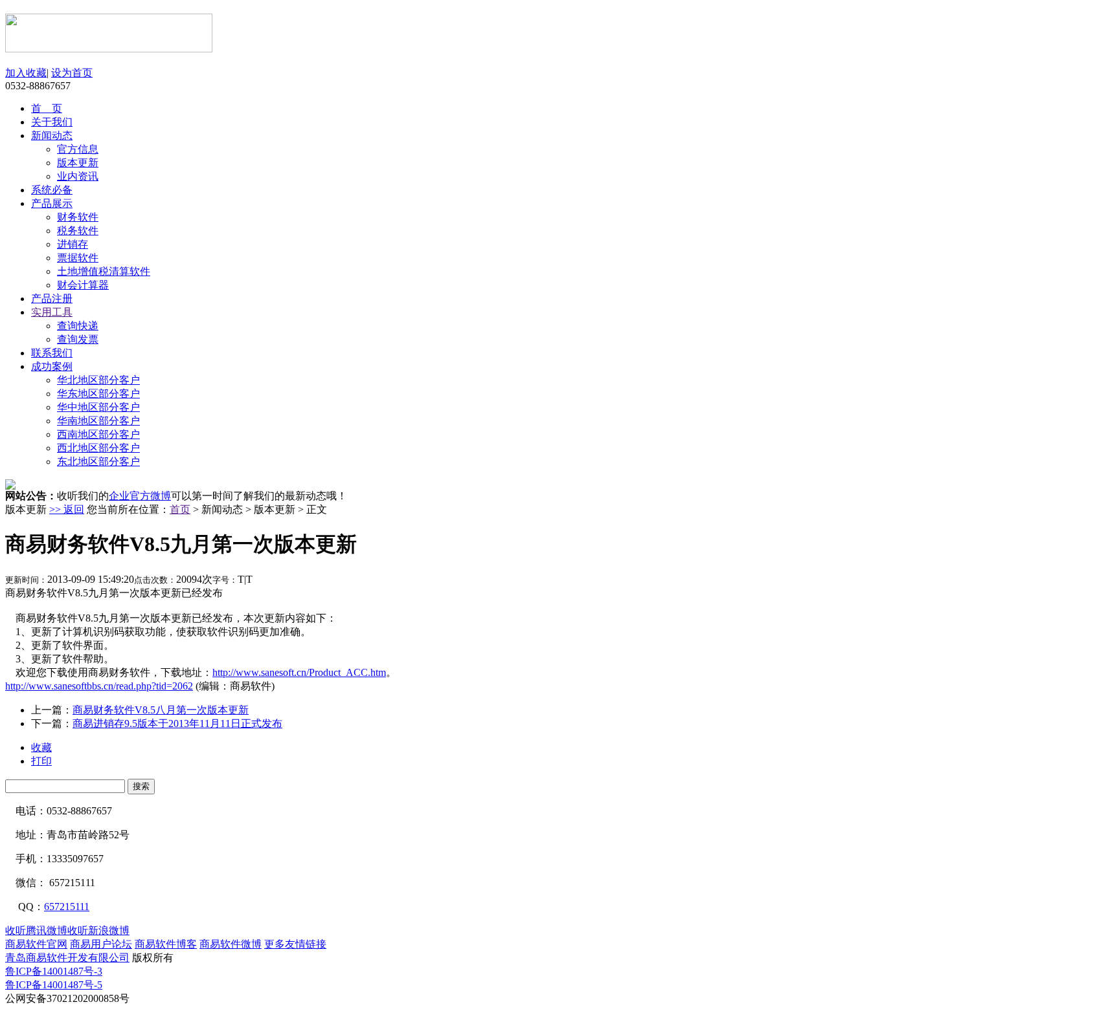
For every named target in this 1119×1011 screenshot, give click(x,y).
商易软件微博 (230, 944)
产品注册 (52, 298)
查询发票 (77, 339)
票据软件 (77, 257)
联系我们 (52, 352)
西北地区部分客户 (98, 447)
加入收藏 (26, 72)
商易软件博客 (166, 944)
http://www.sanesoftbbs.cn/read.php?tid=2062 (99, 685)
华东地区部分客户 (98, 393)
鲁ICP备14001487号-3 (53, 971)
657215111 (66, 906)
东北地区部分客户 (98, 461)
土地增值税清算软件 (103, 271)
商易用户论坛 (101, 944)
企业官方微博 (140, 495)
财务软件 (77, 217)
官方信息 (77, 149)
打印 (41, 761)
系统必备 (52, 189)
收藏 (41, 747)
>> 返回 (66, 509)
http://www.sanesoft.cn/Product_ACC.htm (299, 672)
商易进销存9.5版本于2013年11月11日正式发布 (177, 723)
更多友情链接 (295, 944)
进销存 (72, 244)
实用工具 (52, 312)
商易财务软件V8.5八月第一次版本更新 (161, 709)
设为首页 (72, 72)
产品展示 (52, 203)
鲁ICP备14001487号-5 (53, 984)
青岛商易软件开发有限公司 (67, 957)
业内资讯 (77, 176)
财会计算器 (83, 284)
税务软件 (77, 230)
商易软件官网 (36, 944)
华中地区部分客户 (98, 407)
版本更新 (77, 162)
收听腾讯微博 (36, 930)
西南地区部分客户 (98, 434)
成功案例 (52, 366)
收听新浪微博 (98, 930)
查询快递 (77, 325)
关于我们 (52, 121)
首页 (180, 509)
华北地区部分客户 (98, 380)
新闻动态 (52, 135)
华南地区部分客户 (98, 420)
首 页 (46, 108)
